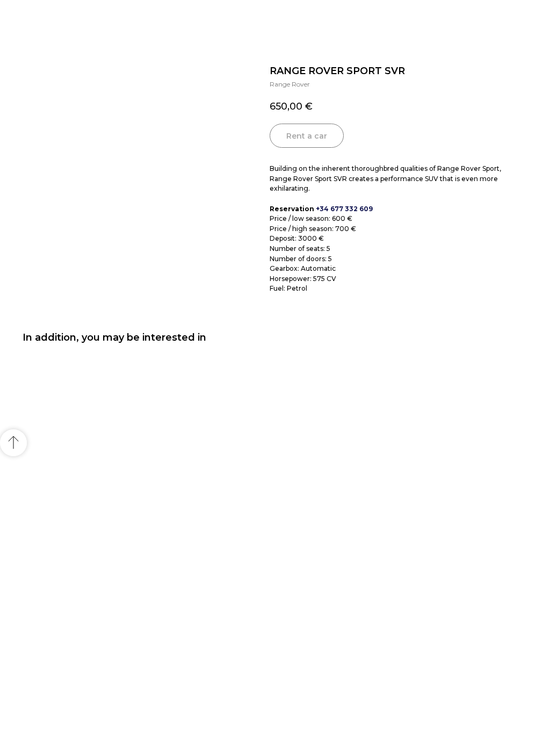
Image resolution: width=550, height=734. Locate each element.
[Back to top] (13, 442)
